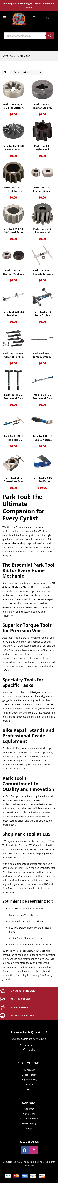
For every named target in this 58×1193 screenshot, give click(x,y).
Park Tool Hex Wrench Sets (23, 915)
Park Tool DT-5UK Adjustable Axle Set (13, 355)
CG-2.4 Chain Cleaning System (25, 938)
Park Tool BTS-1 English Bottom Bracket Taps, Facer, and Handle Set (42, 272)
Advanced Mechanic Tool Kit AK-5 (27, 921)
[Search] (50, 35)
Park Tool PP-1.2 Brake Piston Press (42, 438)
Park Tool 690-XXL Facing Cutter (13, 147)
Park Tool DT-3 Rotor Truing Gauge (42, 313)
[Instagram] (33, 1150)
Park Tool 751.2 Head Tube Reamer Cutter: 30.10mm (13, 189)
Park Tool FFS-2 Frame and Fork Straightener (42, 396)
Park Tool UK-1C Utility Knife (42, 479)
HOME (5, 56)
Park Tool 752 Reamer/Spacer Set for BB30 (42, 189)
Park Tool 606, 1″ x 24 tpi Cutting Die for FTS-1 (13, 106)
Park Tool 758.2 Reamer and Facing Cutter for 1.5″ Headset (42, 230)
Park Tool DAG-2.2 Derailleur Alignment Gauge (13, 313)
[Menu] (6, 17)
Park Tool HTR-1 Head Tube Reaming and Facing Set (13, 438)
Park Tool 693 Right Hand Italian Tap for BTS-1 (42, 147)
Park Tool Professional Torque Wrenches (31, 944)
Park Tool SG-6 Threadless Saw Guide (13, 479)
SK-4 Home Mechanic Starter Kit (26, 908)
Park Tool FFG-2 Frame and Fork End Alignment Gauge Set (13, 396)
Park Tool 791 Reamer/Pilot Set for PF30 (13, 272)
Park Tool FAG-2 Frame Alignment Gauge (42, 355)
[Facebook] (25, 1150)
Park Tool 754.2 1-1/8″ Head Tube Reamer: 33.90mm (13, 230)
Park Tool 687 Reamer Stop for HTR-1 (42, 106)
